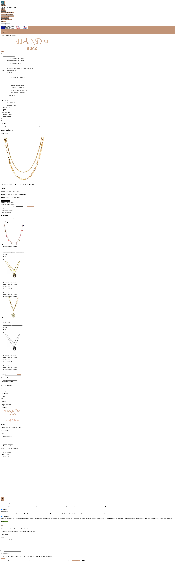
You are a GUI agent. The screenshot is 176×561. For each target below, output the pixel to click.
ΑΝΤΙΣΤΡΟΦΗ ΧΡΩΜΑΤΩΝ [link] (6, 19)
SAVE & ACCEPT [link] (4, 521)
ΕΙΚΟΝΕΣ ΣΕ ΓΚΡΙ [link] (4, 17)
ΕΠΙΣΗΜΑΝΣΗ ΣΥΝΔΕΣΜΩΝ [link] (7, 14)
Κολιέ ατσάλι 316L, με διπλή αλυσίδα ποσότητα (11, 199)
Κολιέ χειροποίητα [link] (7, 116)
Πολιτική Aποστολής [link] (7, 436)
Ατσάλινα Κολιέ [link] (6, 112)
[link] (3, 3)
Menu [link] (2, 51)
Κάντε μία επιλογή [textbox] (16, 197)
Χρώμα (2, 197)
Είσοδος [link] (5, 31)
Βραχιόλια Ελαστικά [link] (13, 66)
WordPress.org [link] (6, 407)
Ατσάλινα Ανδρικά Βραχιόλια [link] (15, 58)
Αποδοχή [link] (83, 560)
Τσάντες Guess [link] (11, 105)
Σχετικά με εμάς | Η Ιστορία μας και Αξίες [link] (12, 427)
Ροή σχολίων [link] (5, 405)
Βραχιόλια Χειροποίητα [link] (18, 80)
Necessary (4, 509)
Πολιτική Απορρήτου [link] (7, 445)
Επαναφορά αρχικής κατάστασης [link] (7, 16)
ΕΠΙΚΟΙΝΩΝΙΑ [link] (6, 456)
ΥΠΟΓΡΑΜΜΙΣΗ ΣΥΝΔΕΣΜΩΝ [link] (7, 12)
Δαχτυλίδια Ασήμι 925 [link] (17, 87)
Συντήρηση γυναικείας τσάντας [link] (9, 381)
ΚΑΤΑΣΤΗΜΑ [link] (6, 454)
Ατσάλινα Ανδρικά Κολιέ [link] (14, 63)
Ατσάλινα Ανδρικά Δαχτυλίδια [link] (16, 60)
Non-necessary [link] (4, 514)
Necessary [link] (3, 507)
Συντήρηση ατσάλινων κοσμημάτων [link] (10, 380)
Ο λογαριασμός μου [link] (7, 32)
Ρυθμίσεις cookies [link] (76, 560)
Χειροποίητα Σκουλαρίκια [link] (19, 98)
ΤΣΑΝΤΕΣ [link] (5, 100)
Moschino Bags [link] (12, 102)
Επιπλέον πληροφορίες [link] (8, 210)
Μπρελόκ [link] (5, 110)
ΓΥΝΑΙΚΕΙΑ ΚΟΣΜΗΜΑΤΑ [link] (9, 70)
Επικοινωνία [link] (6, 438)
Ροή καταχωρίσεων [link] (7, 404)
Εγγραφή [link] (5, 401)
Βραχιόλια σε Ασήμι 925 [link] (18, 77)
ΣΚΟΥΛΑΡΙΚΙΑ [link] (11, 95)
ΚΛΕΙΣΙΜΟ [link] (3, 5)
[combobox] (16, 197)
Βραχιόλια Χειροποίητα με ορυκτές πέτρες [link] (20, 68)
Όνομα (2, 550)
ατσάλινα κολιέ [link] (30, 206)
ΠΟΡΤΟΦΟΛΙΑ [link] (6, 107)
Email (2, 553)
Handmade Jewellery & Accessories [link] (8, 35)
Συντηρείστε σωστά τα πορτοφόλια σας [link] (11, 382)
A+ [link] (3, 9)
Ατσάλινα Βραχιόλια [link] (17, 75)
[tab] (89, 209)
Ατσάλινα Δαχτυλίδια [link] (17, 85)
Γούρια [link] (4, 109)
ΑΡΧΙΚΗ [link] (5, 450)
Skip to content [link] (4, 24)
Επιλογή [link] (5, 256)
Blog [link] (4, 396)
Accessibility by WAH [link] (5, 23)
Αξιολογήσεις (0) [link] (7, 212)
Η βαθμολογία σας (5, 534)
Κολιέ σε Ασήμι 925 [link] (7, 114)
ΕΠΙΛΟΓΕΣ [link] (3, 10)
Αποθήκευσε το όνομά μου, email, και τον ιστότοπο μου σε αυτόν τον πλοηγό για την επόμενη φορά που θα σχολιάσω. (27, 556)
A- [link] (1, 9)
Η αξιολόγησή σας (5, 547)
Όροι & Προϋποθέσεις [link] (8, 444)
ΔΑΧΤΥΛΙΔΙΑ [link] (10, 83)
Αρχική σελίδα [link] (4, 126)
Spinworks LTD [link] (15, 448)
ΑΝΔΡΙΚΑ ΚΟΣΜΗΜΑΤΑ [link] (9, 56)
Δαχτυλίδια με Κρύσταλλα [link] (19, 90)
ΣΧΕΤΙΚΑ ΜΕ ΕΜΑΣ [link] (7, 452)
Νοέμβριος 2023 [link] (6, 390)
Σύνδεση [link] (5, 402)
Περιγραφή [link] (5, 208)
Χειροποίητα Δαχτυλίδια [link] (18, 92)
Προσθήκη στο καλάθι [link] (5, 200)
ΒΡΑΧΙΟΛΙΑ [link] (10, 72)
